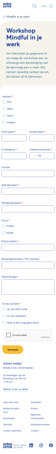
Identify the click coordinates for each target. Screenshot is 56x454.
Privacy (34, 408)
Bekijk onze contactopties (18, 367)
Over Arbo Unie (11, 402)
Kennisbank (9, 418)
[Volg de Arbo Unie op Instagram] (41, 445)
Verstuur (12, 349)
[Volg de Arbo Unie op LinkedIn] (31, 445)
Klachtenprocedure (40, 424)
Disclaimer (36, 402)
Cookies (35, 430)
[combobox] (33, 156)
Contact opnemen (12, 430)
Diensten (7, 424)
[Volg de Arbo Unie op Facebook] (51, 445)
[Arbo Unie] (10, 6)
